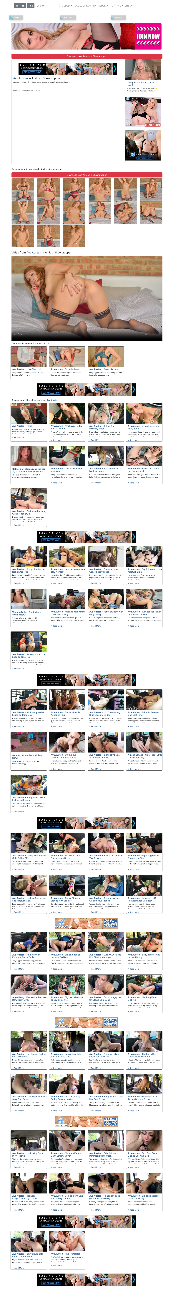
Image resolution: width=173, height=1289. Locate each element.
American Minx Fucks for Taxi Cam (104, 1055)
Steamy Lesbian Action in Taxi (66, 713)
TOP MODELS (100, 5)
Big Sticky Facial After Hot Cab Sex (104, 756)
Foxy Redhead (72, 369)
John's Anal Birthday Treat (102, 427)
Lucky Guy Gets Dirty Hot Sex (27, 1154)
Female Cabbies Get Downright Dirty (29, 998)
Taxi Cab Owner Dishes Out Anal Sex (143, 1154)
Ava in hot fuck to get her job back (144, 469)
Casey (130, 82)
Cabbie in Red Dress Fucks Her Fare (142, 1055)
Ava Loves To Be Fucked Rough (66, 427)
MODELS (66, 5)
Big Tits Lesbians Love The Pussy (144, 1197)
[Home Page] (17, 5)
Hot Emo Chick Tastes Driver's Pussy (142, 1097)
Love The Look (34, 369)
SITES (128, 5)
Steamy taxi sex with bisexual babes (104, 899)
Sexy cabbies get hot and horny (144, 956)
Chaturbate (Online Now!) (141, 83)
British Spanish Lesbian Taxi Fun (66, 956)
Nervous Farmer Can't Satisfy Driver (66, 1154)
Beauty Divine (111, 369)
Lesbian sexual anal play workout (68, 570)
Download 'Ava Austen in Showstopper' (87, 56)
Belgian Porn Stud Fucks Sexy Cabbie (67, 1197)
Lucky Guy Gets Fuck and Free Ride (66, 1055)
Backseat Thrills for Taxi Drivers (106, 856)
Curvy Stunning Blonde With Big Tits (66, 899)
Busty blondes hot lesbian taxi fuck (28, 570)
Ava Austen (20, 78)
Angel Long (18, 997)
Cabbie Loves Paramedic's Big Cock (103, 1154)
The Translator (72, 1253)
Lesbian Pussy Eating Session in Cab (65, 1097)
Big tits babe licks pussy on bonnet (67, 998)
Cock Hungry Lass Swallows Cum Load (106, 998)
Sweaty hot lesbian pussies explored (29, 655)
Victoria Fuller (19, 612)
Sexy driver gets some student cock (27, 1255)
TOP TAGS (116, 5)
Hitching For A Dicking (142, 998)
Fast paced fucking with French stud (29, 512)
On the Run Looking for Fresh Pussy (63, 756)
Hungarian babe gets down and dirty (104, 1197)
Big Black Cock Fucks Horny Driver (65, 856)
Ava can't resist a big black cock (105, 469)
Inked (29, 426)
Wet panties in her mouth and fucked (144, 613)
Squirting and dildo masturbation (145, 570)
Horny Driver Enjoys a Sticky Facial (26, 956)
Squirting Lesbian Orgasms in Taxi (144, 856)
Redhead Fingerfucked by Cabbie (24, 1197)
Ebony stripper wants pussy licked (104, 570)
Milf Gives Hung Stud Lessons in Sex (104, 713)
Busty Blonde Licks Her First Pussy (106, 1097)
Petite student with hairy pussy (106, 613)
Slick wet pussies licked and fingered (28, 713)
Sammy (16, 755)
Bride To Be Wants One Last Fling (144, 713)
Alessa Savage (135, 754)
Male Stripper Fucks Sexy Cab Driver (29, 1097)
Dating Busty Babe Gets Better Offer (29, 856)
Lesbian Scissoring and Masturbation (29, 899)
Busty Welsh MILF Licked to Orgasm (28, 798)
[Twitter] (23, 5)
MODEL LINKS (81, 5)
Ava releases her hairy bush (143, 427)
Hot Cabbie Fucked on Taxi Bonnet (29, 1055)
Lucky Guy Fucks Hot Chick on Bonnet (105, 956)
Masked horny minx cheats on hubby (68, 613)
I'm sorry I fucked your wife (67, 469)
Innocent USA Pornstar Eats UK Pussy (142, 899)
